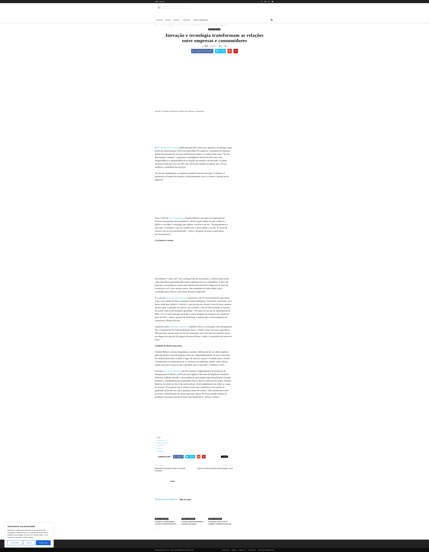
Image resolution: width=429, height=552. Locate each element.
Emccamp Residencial (176, 298)
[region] (29, 535)
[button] (271, 20)
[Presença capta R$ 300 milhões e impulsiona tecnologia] (194, 511)
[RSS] (268, 1)
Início (156, 25)
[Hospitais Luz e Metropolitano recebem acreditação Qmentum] (167, 511)
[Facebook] (261, 1)
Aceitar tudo (43, 543)
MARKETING (160, 445)
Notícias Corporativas (214, 29)
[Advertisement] (194, 129)
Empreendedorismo (162, 443)
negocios (159, 448)
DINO (206, 46)
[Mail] (265, 1)
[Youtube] (272, 1)
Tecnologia (160, 451)
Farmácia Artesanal (172, 371)
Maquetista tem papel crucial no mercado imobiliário (170, 469)
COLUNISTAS (186, 20)
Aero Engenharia (176, 218)
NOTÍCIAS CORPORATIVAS (200, 20)
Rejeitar (29, 543)
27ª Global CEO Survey (167, 147)
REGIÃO (168, 20)
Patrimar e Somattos (179, 326)
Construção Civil (161, 440)
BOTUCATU (159, 20)
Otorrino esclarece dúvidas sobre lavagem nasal (215, 468)
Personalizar (15, 543)
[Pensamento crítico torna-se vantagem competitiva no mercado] (220, 511)
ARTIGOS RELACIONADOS (166, 499)
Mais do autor (185, 499)
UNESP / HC (176, 20)
